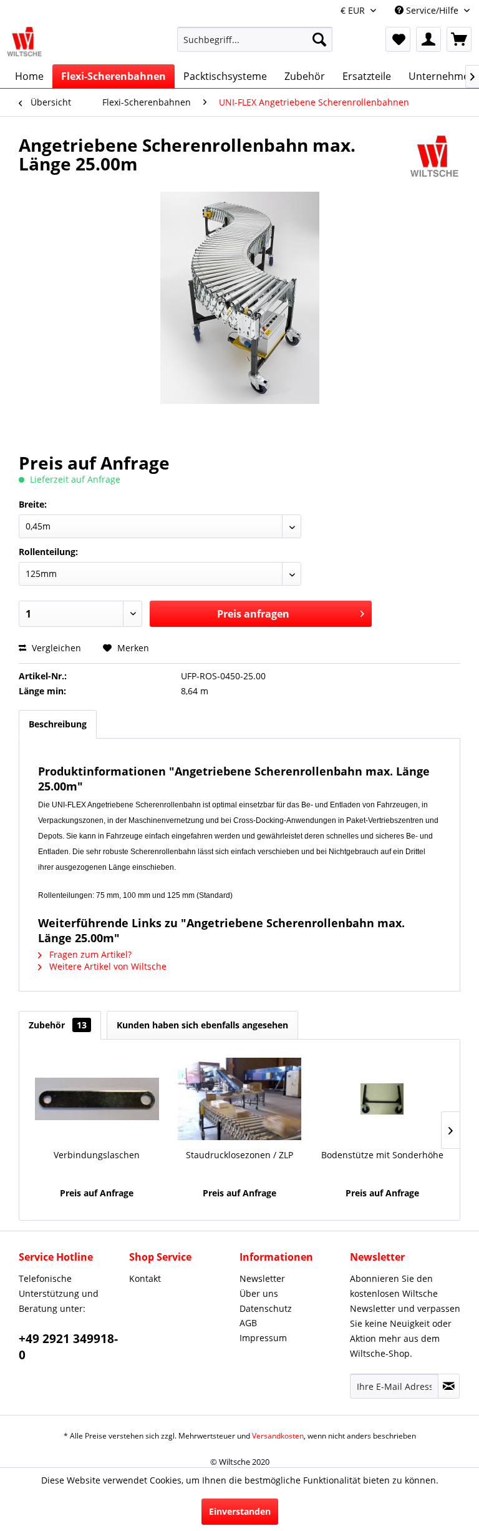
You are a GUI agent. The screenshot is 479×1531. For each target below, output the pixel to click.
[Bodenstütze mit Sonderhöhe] (382, 1099)
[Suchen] (319, 39)
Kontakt (145, 1278)
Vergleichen (55, 648)
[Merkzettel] (397, 39)
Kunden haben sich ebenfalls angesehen (202, 1025)
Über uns (259, 1293)
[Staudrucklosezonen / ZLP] (240, 1099)
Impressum (263, 1338)
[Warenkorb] (459, 39)
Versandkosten (278, 1435)
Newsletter (262, 1278)
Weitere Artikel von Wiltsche (107, 966)
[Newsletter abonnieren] (449, 1386)
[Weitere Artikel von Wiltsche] (434, 157)
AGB (248, 1323)
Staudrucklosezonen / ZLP (239, 1155)
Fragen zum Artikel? (89, 954)
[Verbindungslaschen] (97, 1099)
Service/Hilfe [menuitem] (432, 10)
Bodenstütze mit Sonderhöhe (382, 1155)
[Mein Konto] (428, 39)
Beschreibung (58, 724)
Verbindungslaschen (97, 1155)
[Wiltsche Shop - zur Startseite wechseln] (24, 42)
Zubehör (58, 1025)
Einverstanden (240, 1511)
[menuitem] (255, 45)
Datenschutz (266, 1308)
